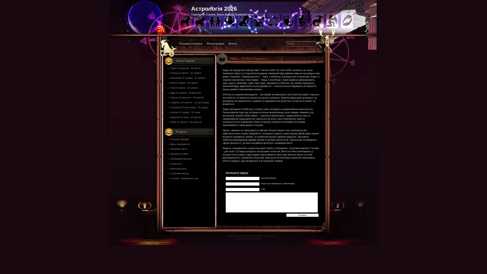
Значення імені (179, 149)
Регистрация (215, 43)
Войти (233, 43)
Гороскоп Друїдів (180, 139)
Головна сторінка (190, 43)
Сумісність (176, 163)
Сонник (175, 178)
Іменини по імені (180, 154)
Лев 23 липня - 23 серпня (184, 88)
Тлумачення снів (189, 178)
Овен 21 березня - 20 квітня (186, 68)
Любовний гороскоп (181, 159)
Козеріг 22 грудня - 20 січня (185, 112)
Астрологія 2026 (214, 9)
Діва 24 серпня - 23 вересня (186, 93)
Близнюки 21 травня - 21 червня (188, 78)
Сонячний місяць (180, 173)
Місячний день (178, 168)
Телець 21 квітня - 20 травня (186, 73)
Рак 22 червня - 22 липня (184, 83)
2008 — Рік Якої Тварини (248, 58)
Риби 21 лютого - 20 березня (186, 122)
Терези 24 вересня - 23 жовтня (187, 97)
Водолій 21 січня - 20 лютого (186, 117)
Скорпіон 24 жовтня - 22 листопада (190, 102)
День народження (180, 144)
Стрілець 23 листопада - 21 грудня (189, 107)
